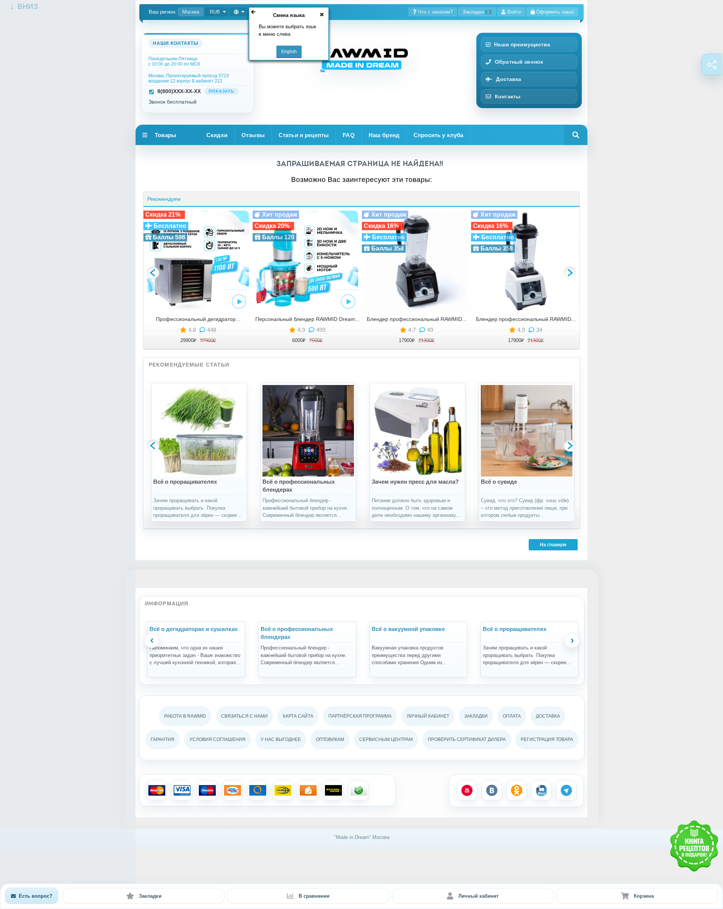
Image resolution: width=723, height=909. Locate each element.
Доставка (508, 79)
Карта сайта (298, 716)
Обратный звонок (519, 62)
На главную (553, 544)
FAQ (348, 135)
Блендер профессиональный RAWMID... (417, 319)
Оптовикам (330, 739)
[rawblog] (541, 790)
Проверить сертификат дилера (467, 739)
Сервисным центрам (386, 739)
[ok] (516, 790)
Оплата (512, 716)
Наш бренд (384, 135)
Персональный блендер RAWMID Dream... (307, 319)
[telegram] (566, 790)
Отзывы (253, 135)
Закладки (476, 12)
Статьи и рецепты (304, 135)
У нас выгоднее (281, 739)
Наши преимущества (522, 44)
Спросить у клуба (438, 135)
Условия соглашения (217, 739)
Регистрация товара (547, 739)
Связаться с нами (244, 716)
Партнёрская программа (360, 716)
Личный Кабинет (428, 716)
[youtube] (467, 790)
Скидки (216, 135)
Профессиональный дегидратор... (198, 319)
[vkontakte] (492, 790)
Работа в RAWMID (185, 716)
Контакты (507, 96)
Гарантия (162, 739)
